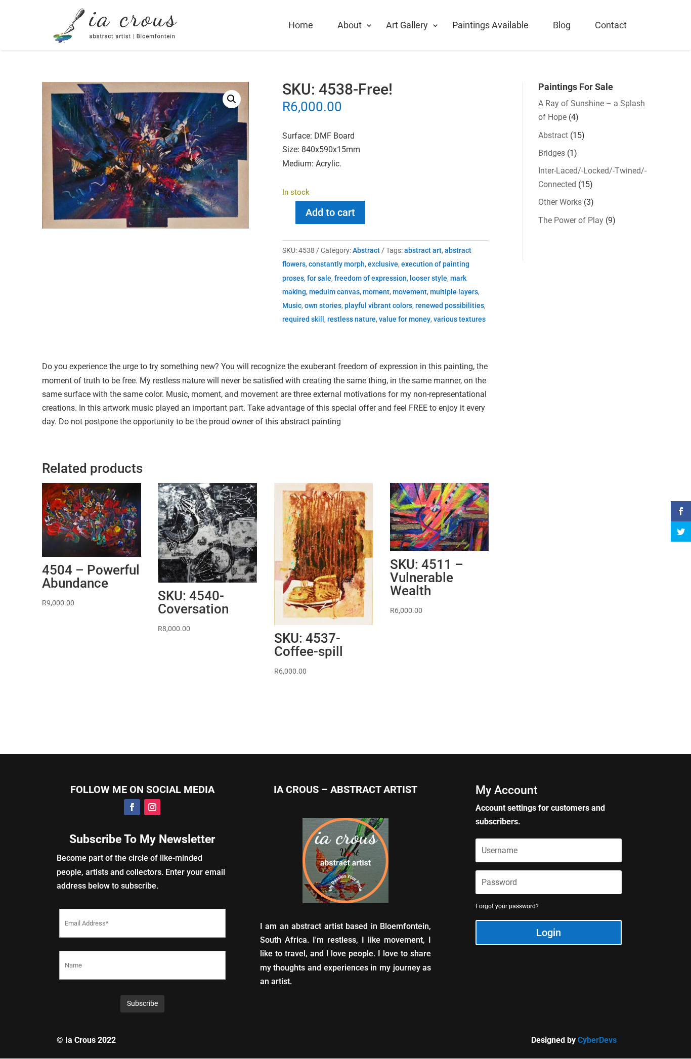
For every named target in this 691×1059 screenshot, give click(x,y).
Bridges (551, 153)
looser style (428, 278)
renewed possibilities (449, 305)
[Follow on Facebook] (132, 807)
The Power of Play (570, 220)
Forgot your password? (507, 906)
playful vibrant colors (378, 305)
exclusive (383, 264)
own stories (323, 305)
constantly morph (337, 264)
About (349, 25)
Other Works (560, 202)
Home (300, 25)
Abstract (366, 250)
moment (376, 292)
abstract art (423, 250)
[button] (232, 99)
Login (548, 932)
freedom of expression (370, 278)
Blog (562, 25)
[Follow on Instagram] (152, 807)
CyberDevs (597, 1040)
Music (291, 305)
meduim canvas (334, 292)
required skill (303, 319)
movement (410, 292)
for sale (319, 278)
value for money (404, 319)
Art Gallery (407, 25)
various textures (460, 319)
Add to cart (330, 212)
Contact (611, 25)
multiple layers (454, 292)
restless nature (351, 319)
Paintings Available (490, 25)
